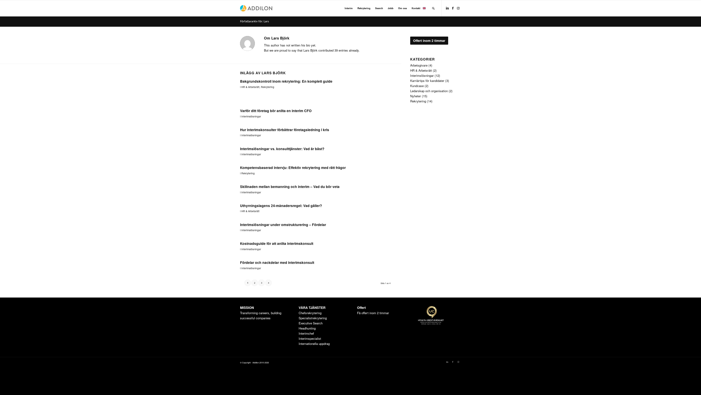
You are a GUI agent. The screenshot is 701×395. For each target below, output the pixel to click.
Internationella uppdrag (314, 343)
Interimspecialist (310, 338)
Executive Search (311, 323)
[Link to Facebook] (452, 8)
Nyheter (415, 96)
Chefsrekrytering (310, 313)
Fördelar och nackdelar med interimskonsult (277, 262)
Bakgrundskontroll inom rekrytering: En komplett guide (286, 81)
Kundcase (417, 85)
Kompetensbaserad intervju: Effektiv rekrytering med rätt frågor (293, 167)
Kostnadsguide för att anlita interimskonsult (276, 243)
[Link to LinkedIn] (447, 8)
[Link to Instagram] (458, 8)
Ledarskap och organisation (429, 91)
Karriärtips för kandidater (427, 80)
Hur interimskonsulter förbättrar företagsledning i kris (284, 129)
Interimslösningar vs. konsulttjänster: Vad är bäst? (282, 148)
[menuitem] (348, 8)
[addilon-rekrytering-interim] (256, 8)
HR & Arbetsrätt (250, 87)
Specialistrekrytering (313, 318)
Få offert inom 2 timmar (373, 313)
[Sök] (433, 8)
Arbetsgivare (419, 65)
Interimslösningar (251, 116)
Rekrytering (267, 87)
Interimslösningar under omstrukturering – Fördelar (283, 224)
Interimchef (306, 333)
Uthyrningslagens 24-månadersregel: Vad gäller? (281, 205)
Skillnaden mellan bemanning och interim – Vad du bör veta (290, 186)
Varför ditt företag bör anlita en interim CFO (276, 110)
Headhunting (307, 328)
